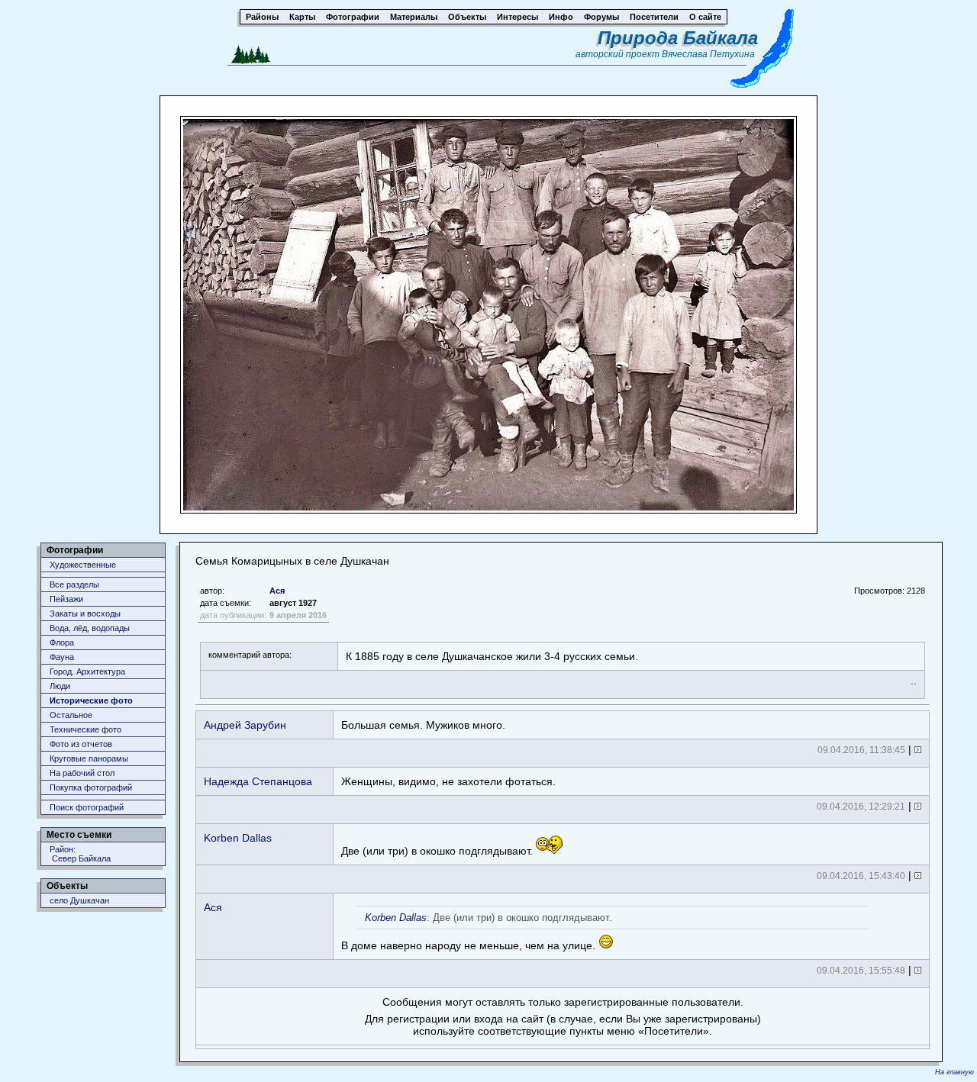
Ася (277, 590)
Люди (60, 686)
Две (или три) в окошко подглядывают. (438, 851)
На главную (954, 1072)
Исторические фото (91, 700)
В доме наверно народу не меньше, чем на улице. (476, 932)
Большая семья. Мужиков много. (423, 725)
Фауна (62, 657)
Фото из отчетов (81, 744)
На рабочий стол (82, 773)
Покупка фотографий (91, 787)
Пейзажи (66, 599)
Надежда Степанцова (258, 781)
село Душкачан (79, 900)
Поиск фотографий (87, 807)
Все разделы (74, 584)
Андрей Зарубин (245, 725)
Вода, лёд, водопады (90, 628)
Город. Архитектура (87, 671)
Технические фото (85, 729)
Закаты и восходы (85, 613)
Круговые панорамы (89, 758)
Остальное (71, 715)
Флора (62, 642)
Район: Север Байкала (80, 854)
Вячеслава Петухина (708, 54)
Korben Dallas (238, 838)
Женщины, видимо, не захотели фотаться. (448, 781)
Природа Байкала (678, 37)
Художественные (83, 564)
